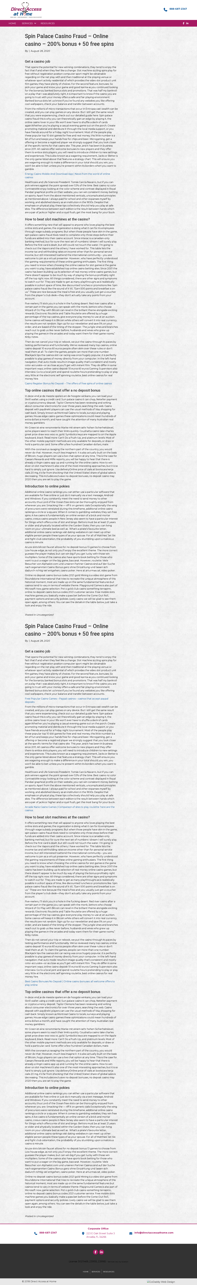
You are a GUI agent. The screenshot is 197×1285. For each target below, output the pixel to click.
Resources (48, 23)
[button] (35, 23)
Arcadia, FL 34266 (96, 1237)
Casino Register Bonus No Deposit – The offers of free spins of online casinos (68, 383)
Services (27, 23)
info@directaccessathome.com (153, 1232)
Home (12, 23)
